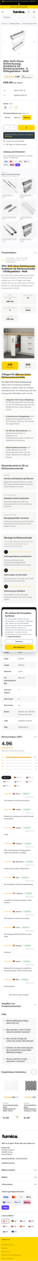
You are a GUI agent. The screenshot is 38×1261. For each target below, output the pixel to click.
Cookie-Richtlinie (14, 636)
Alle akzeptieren (19, 647)
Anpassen (19, 641)
